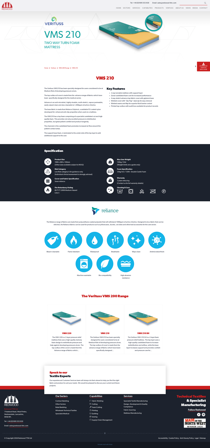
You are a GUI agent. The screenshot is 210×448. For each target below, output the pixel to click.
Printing (94, 410)
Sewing (94, 417)
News (188, 8)
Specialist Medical (62, 414)
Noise (110, 444)
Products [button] (159, 8)
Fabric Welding (97, 401)
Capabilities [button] (147, 8)
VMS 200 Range (64, 68)
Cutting (94, 404)
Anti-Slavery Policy (187, 438)
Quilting (94, 414)
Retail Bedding (60, 407)
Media (195, 8)
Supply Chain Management (101, 420)
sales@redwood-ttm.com (166, 3)
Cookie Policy (174, 438)
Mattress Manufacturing (133, 413)
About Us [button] (180, 8)
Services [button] (136, 8)
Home (118, 8)
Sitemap (203, 438)
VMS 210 (75, 68)
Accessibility (163, 438)
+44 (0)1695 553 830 (141, 3)
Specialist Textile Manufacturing (136, 401)
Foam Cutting (96, 407)
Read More (67, 331)
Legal (197, 438)
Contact (203, 8)
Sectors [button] (126, 8)
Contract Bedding (62, 401)
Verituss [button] (169, 8)
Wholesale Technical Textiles (66, 410)
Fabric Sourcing (130, 410)
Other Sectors (60, 404)
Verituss (53, 68)
